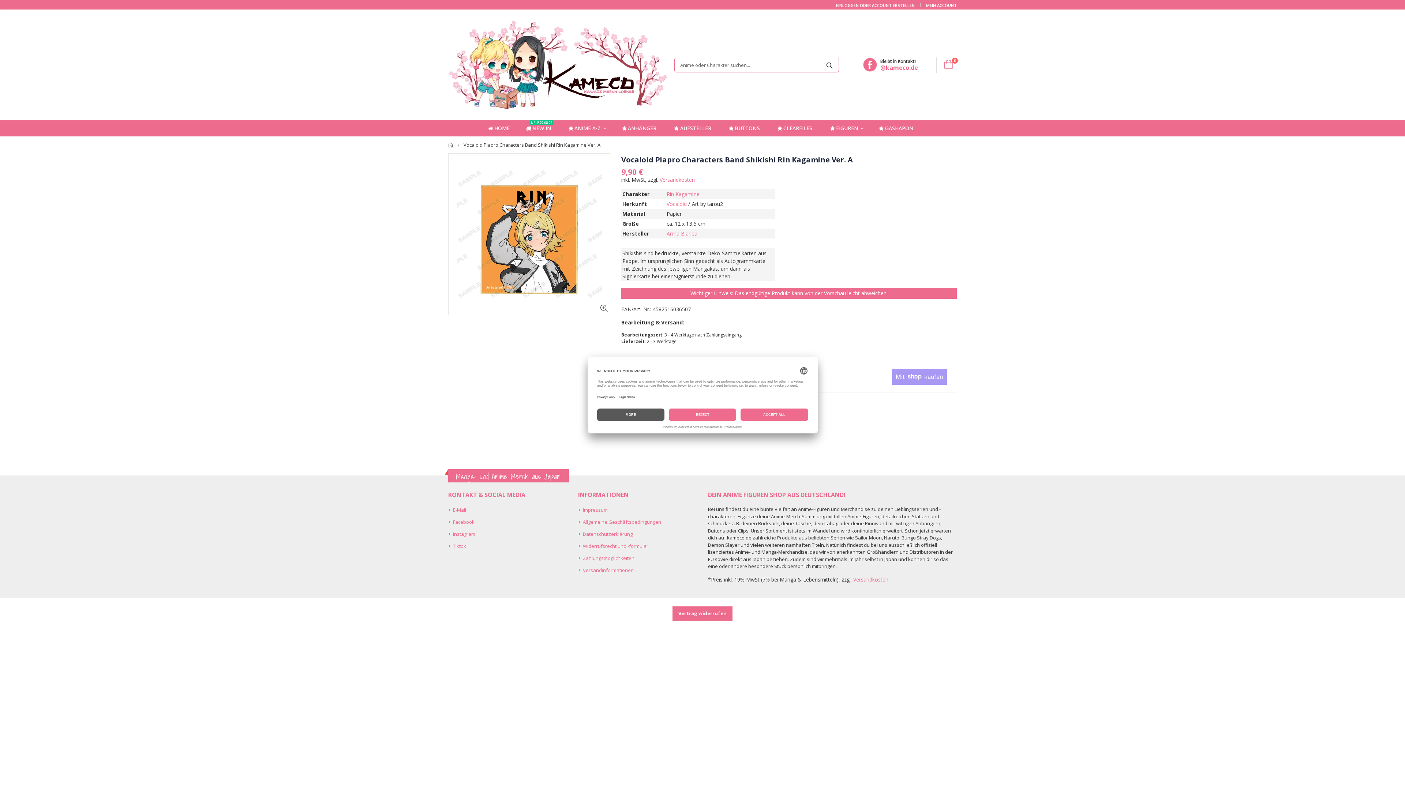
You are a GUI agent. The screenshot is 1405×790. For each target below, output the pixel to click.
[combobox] (757, 65)
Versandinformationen (608, 570)
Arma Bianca (682, 233)
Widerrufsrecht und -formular (615, 546)
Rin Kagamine (683, 194)
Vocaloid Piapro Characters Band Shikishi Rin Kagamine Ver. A (737, 160)
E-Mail (459, 510)
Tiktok (459, 546)
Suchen (829, 65)
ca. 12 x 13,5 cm (686, 223)
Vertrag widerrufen (702, 613)
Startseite (451, 145)
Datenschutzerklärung (608, 534)
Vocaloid (677, 203)
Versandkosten (677, 179)
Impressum (595, 510)
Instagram (464, 534)
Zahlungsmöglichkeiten (608, 558)
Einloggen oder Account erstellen (875, 5)
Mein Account (941, 5)
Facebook (464, 522)
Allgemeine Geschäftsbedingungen (622, 522)
